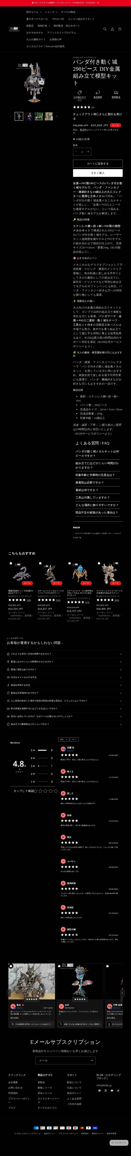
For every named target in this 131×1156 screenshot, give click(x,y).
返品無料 (98, 97)
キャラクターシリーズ (48, 1100)
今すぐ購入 (98, 173)
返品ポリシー (74, 1093)
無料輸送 (116, 97)
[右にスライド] (57, 116)
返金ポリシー (50, 1133)
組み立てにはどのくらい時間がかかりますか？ (97, 465)
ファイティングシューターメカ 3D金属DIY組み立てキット (109, 592)
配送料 (83, 129)
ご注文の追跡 (74, 1103)
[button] (33, 11)
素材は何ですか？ (87, 490)
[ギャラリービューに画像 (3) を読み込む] (39, 116)
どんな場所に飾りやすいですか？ (97, 505)
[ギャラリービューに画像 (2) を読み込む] (29, 116)
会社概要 (13, 1082)
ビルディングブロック (31, 1133)
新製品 (41, 1082)
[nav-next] (122, 993)
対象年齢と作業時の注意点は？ (95, 475)
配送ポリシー (97, 1133)
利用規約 (13, 1093)
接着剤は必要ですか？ (90, 482)
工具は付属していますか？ (93, 497)
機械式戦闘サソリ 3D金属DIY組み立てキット (20, 592)
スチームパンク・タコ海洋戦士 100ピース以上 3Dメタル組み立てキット (80, 593)
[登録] (91, 1060)
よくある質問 (74, 1098)
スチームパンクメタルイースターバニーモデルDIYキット (51, 592)
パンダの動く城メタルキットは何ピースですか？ (97, 453)
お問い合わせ (15, 1087)
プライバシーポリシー (19, 1100)
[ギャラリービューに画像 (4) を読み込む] (49, 116)
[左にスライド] (11, 116)
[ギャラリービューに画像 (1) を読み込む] (19, 116)
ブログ (11, 1107)
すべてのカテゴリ (47, 1107)
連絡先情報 (111, 1133)
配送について (74, 1082)
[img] (81, 107)
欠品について (74, 1087)
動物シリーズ (45, 1087)
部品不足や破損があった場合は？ (97, 512)
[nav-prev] (8, 993)
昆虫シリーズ (45, 1093)
